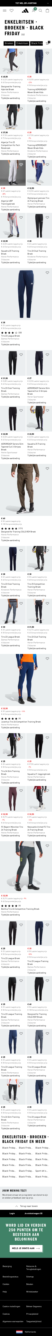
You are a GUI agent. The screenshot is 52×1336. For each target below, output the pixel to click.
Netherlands (30, 1332)
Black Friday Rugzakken (41, 1154)
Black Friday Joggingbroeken (43, 1148)
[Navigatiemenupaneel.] (4, 10)
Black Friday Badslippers (25, 1177)
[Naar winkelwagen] (47, 10)
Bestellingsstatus (10, 1277)
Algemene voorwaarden (13, 1322)
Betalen (29, 1284)
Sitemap (30, 1277)
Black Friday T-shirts (41, 1159)
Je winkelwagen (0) (33, 1214)
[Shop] (25, 11)
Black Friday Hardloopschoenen (28, 1159)
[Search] (40, 10)
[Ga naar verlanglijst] (11, 10)
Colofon (6, 1284)
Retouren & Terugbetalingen (33, 1267)
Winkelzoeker (32, 1292)
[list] (21, 43)
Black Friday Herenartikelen (9, 1148)
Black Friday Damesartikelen (10, 1154)
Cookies (6, 1314)
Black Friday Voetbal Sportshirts (25, 1165)
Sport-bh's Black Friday (41, 1171)
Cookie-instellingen (11, 1307)
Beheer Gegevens (34, 1307)
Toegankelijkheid (33, 1322)
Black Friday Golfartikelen (41, 1177)
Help (5, 1292)
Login (12, 1214)
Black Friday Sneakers (8, 1171)
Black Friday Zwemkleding (42, 1165)
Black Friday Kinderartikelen (10, 1159)
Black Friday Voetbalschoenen (10, 1177)
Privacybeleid (32, 1314)
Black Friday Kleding (25, 1154)
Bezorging (7, 1266)
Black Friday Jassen (25, 1148)
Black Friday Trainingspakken (27, 1171)
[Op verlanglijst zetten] (21, 53)
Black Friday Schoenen (8, 1165)
